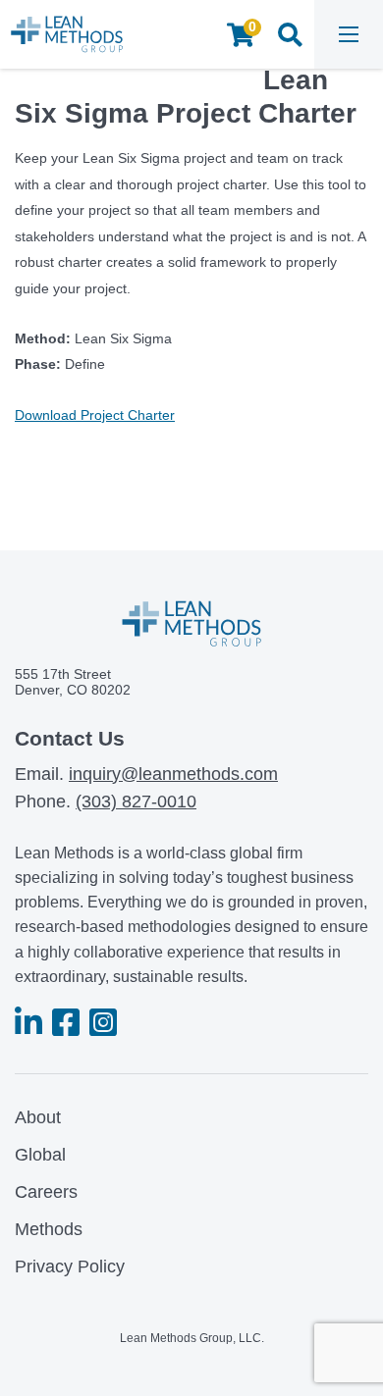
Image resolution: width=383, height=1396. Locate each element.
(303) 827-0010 (136, 801)
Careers (46, 1192)
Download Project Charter (95, 415)
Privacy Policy (70, 1266)
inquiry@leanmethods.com (173, 774)
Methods (48, 1229)
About (38, 1117)
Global (40, 1154)
